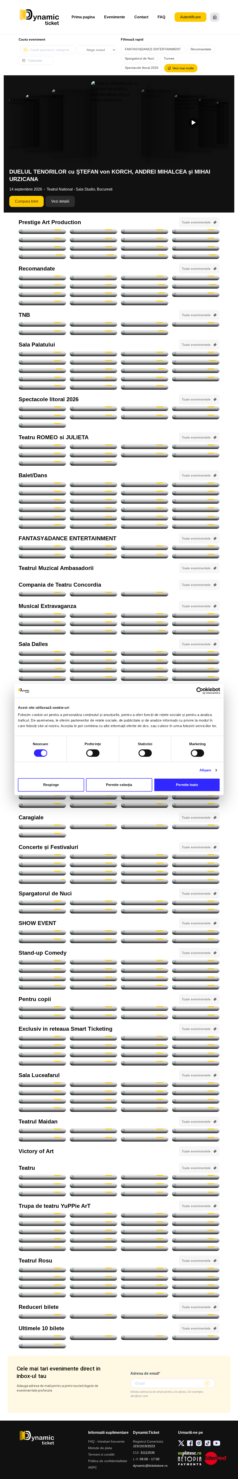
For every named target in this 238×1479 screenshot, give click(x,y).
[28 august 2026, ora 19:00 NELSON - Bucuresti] (42, 231)
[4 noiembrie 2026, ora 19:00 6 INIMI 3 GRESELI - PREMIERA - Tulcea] (195, 1139)
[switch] (92, 753)
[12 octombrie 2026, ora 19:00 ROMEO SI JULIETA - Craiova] (195, 446)
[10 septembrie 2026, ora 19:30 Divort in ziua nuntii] (144, 1278)
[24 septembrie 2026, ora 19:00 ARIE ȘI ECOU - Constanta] (195, 873)
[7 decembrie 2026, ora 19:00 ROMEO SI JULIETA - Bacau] (42, 463)
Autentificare (190, 17)
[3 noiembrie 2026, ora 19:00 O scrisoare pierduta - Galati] (42, 835)
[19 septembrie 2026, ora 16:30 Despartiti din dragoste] (144, 1295)
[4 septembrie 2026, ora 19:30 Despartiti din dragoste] (42, 1278)
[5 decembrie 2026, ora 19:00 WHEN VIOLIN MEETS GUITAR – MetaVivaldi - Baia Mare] (42, 1316)
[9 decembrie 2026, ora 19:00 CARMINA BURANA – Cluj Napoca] (42, 294)
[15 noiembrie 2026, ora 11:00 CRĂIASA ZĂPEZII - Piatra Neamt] (195, 1232)
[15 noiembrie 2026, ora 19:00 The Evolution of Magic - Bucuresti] (144, 1063)
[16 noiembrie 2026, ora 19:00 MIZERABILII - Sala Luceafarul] (42, 797)
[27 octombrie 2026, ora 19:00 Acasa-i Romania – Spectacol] (42, 362)
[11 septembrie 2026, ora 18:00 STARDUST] (195, 864)
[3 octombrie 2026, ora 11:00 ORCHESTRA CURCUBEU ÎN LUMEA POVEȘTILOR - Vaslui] (195, 1017)
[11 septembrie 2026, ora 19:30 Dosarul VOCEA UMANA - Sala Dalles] (93, 661)
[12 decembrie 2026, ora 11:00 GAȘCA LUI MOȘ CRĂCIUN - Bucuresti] (93, 1248)
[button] (193, 123)
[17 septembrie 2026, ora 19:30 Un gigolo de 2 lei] (42, 1295)
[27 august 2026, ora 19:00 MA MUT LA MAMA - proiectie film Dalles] (42, 653)
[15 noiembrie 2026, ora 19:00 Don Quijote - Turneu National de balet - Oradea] (195, 484)
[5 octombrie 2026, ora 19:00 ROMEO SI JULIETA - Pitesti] (144, 446)
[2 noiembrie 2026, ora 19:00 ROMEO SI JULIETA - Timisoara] (144, 455)
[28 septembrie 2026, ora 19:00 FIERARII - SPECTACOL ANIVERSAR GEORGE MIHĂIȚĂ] (144, 240)
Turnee (169, 58)
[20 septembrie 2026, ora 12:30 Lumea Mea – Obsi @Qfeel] (42, 1017)
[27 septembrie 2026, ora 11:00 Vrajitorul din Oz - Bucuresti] (144, 1017)
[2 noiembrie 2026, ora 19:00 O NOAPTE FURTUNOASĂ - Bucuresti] (93, 332)
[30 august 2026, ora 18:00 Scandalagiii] (144, 1270)
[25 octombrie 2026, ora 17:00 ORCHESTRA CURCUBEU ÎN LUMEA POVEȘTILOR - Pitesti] (42, 1232)
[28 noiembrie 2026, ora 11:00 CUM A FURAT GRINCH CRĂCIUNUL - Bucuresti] (93, 1240)
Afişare (205, 770)
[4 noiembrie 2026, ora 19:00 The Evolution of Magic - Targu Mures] (195, 932)
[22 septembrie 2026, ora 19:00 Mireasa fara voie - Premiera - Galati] (93, 1131)
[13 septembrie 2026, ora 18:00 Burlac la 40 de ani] (144, 1286)
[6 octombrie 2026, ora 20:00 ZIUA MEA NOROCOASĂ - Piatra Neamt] (195, 240)
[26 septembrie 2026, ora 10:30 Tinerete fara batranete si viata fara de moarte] (144, 670)
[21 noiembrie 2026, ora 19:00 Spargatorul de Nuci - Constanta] (42, 509)
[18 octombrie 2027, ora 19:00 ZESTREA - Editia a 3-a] (144, 387)
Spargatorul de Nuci (139, 58)
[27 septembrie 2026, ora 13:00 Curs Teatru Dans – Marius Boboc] (93, 678)
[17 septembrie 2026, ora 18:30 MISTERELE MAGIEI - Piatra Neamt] (93, 1008)
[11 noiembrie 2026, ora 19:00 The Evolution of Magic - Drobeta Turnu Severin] (144, 940)
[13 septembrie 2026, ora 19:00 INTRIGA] (195, 661)
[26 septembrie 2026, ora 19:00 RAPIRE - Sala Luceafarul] (93, 1093)
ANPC (92, 1467)
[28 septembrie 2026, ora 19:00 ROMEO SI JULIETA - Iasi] (93, 446)
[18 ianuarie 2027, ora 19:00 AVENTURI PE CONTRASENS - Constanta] (195, 294)
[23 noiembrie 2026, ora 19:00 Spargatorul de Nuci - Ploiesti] (195, 509)
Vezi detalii (60, 201)
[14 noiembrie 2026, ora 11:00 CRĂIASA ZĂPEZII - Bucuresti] (144, 1232)
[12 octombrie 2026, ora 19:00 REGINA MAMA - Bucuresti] (144, 248)
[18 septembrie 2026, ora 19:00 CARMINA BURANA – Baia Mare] (42, 278)
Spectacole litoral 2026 (141, 68)
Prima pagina (83, 17)
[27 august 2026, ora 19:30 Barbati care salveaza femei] (42, 1194)
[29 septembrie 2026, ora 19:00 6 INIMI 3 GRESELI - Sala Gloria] (195, 1131)
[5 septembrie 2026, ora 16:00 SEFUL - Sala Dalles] (42, 661)
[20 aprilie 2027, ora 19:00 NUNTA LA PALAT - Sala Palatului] (42, 387)
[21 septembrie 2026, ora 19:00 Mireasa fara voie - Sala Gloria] (42, 1131)
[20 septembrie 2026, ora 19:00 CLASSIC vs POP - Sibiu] (144, 873)
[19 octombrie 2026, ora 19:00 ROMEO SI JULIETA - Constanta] (42, 455)
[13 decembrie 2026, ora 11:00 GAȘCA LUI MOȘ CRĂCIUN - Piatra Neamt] (144, 1248)
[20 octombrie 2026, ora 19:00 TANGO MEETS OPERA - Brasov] (42, 484)
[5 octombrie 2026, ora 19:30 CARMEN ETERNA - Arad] (195, 1038)
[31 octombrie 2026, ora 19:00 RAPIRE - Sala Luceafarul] (93, 1109)
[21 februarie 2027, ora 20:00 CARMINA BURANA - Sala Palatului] (42, 379)
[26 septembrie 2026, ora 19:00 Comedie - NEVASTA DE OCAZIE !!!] (42, 678)
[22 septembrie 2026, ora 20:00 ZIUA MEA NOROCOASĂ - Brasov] (93, 240)
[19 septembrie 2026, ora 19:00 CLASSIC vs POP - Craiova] (93, 873)
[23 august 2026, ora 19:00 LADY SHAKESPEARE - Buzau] (144, 1177)
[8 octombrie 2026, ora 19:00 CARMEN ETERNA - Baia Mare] (144, 1046)
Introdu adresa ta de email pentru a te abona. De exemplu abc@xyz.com (166, 1394)
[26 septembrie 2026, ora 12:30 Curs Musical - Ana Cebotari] (195, 670)
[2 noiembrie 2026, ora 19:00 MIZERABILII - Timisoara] (93, 1055)
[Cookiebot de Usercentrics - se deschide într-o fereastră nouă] (199, 690)
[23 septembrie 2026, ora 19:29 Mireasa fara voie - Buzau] (144, 1131)
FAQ (161, 17)
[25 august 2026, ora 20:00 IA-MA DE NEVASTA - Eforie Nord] (195, 408)
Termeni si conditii (101, 1454)
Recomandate (201, 49)
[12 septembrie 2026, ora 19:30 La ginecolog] (93, 1286)
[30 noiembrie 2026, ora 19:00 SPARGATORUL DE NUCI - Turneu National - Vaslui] (195, 805)
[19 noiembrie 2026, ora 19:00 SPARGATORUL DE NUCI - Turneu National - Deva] (42, 501)
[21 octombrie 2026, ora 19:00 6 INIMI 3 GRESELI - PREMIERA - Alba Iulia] (93, 1139)
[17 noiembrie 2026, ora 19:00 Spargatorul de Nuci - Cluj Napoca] (144, 493)
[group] (23, 122)
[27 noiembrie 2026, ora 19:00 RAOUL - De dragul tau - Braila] (144, 805)
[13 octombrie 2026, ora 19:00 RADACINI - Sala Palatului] (144, 354)
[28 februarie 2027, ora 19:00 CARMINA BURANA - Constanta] (144, 556)
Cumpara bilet (26, 201)
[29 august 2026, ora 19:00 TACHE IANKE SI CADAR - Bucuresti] (93, 231)
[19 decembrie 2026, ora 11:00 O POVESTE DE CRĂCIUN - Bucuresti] (195, 1248)
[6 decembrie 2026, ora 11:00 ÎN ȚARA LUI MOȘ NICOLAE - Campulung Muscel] (195, 1240)
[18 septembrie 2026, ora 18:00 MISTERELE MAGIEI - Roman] (144, 1008)
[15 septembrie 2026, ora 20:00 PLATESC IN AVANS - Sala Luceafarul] (93, 1084)
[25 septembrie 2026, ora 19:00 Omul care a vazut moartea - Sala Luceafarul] (42, 1093)
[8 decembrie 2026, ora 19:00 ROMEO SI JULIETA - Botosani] (93, 463)
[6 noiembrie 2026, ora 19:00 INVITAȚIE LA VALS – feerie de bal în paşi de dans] (195, 615)
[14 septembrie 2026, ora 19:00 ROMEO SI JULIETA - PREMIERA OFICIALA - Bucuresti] (93, 324)
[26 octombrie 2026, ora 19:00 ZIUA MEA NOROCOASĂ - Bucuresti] (195, 248)
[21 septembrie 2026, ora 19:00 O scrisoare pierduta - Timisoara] (42, 594)
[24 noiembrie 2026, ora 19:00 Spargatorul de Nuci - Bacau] (144, 518)
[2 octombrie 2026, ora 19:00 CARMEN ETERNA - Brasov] (144, 881)
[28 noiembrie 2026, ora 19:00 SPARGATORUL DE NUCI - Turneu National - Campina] (93, 526)
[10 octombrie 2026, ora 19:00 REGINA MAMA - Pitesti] (42, 248)
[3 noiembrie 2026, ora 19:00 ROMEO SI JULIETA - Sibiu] (195, 455)
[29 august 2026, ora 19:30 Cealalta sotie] (93, 1270)
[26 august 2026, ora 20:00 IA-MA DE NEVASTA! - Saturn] (93, 417)
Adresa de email (144, 1373)
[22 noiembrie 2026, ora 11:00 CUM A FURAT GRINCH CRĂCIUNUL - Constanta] (42, 1240)
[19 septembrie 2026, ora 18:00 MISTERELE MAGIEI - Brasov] (195, 1008)
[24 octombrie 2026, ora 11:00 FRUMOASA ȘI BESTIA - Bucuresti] (144, 1223)
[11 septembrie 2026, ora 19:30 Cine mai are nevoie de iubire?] (195, 1278)
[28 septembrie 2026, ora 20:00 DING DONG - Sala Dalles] (144, 678)
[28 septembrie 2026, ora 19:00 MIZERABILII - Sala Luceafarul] (195, 1093)
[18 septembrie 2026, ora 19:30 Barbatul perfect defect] (93, 1295)
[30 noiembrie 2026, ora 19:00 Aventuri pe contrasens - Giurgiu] (42, 286)
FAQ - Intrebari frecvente (106, 1441)
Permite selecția (119, 785)
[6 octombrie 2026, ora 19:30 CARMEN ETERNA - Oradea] (42, 1046)
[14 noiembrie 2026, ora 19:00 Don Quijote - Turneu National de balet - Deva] (93, 484)
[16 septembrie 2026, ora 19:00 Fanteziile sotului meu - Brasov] (195, 1286)
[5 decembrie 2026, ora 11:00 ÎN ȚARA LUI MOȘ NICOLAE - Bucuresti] (144, 1240)
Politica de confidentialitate (107, 1461)
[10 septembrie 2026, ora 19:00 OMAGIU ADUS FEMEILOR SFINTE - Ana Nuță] (144, 864)
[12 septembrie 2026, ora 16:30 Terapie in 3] (42, 1286)
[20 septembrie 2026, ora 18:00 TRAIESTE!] (93, 354)
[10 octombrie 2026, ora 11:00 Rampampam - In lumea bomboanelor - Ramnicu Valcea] (195, 1046)
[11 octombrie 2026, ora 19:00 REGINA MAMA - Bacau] (93, 248)
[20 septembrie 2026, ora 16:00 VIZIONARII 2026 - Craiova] (144, 932)
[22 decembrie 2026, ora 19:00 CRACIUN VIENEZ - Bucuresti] (93, 370)
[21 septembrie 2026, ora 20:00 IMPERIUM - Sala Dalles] (93, 670)
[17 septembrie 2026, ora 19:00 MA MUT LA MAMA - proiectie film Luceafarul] (144, 1084)
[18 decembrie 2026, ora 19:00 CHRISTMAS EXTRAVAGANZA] (144, 632)
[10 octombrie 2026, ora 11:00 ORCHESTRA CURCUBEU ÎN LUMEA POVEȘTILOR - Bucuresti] (195, 1215)
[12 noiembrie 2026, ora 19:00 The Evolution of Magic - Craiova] (195, 940)
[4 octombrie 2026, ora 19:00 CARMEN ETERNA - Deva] (144, 1038)
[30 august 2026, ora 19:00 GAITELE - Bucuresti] (144, 231)
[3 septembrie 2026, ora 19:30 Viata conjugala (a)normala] (195, 1270)
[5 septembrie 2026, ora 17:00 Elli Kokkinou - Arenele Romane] (195, 856)
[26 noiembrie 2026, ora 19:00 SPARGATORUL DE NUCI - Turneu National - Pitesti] (195, 518)
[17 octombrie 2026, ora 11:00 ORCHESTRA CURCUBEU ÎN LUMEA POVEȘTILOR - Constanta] (93, 1223)
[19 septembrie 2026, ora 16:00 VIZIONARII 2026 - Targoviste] (93, 932)
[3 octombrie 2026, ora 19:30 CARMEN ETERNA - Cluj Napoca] (93, 1038)
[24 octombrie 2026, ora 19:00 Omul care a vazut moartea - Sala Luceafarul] (195, 1101)
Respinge (51, 785)
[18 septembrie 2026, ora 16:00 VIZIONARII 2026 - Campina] (42, 932)
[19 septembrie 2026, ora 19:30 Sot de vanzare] (195, 1295)
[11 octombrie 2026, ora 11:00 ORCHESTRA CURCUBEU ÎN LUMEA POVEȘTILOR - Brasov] (42, 1223)
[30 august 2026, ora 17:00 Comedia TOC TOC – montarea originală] (93, 653)
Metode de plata (100, 1448)
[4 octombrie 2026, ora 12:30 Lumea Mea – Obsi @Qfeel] (93, 1101)
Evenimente (114, 17)
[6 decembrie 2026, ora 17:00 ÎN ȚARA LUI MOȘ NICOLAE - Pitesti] (42, 1248)
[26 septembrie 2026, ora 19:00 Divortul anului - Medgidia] (144, 594)
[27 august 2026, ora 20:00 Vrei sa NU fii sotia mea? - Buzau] (93, 1194)
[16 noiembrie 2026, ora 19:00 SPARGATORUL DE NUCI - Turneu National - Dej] (42, 493)
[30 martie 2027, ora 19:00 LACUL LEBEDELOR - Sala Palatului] (144, 379)
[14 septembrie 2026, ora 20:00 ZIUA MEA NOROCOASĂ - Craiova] (195, 231)
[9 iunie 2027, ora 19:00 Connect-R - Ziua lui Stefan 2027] (93, 387)
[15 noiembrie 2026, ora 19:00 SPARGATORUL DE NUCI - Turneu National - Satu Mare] (144, 484)
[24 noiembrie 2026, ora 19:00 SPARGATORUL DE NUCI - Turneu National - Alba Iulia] (93, 518)
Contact (141, 17)
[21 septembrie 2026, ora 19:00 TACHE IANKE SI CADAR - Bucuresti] (42, 240)
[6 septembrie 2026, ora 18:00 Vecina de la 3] (93, 1278)
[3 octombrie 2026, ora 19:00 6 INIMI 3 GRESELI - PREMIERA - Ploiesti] (42, 1139)
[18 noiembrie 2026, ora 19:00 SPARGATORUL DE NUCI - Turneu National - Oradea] (195, 493)
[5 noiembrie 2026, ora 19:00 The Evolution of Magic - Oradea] (42, 940)
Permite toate (187, 785)
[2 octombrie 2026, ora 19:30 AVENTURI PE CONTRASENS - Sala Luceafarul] (93, 278)
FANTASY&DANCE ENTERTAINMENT (153, 49)
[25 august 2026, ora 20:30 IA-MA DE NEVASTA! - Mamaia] (42, 417)
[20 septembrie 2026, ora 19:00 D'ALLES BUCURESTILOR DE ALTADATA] (42, 670)
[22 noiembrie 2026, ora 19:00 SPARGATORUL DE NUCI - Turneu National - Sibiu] (93, 509)
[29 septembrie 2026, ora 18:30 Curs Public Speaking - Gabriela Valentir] (195, 678)
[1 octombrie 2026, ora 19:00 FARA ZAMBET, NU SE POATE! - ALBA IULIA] (93, 881)
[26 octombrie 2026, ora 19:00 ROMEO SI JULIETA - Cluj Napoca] (93, 455)
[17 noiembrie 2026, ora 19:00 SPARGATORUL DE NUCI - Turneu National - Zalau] (93, 493)
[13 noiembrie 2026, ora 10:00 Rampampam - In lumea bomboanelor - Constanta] (93, 1063)
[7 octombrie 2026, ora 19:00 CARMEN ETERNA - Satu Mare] (93, 1046)
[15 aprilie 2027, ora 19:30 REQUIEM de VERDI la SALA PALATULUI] (144, 303)
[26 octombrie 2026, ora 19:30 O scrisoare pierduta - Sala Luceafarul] (144, 278)
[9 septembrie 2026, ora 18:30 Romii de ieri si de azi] (42, 1084)
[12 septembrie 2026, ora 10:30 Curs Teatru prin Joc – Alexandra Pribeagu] (144, 661)
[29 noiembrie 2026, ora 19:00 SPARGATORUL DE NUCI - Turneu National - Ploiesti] (144, 526)
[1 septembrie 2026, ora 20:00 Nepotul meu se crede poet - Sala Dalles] (144, 653)
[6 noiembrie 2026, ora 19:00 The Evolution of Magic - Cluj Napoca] (93, 940)
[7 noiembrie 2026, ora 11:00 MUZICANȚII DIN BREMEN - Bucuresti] (93, 1232)
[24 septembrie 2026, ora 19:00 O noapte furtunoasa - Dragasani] (93, 594)
